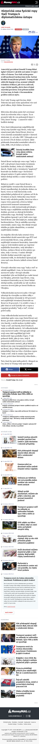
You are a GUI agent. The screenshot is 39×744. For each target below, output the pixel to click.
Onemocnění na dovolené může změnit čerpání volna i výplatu (28, 466)
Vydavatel (27, 722)
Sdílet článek (33, 32)
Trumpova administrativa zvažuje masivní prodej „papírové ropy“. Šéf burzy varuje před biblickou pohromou (18, 418)
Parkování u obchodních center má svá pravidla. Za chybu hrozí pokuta (27, 566)
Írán (17, 380)
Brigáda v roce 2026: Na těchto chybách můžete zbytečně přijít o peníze (26, 660)
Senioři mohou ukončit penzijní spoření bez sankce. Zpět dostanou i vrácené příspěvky (27, 440)
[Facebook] (32, 65)
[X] (35, 65)
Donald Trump (10, 380)
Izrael (20, 380)
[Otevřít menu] (36, 2)
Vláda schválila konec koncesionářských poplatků (25, 693)
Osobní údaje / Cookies (15, 724)
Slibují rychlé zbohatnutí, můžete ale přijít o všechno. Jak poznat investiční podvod (28, 496)
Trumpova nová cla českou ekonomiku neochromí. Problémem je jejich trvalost (26, 649)
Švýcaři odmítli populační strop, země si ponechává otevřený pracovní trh (27, 683)
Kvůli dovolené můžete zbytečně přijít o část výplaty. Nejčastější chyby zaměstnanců (28, 553)
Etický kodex (7, 722)
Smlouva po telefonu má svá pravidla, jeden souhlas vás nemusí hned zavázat (27, 481)
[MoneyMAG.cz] (10, 2)
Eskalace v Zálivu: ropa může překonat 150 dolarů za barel (19, 412)
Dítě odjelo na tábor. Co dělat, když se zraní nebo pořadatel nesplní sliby (27, 525)
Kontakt (20, 722)
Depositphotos (8, 62)
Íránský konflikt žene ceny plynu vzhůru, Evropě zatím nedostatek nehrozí (25, 153)
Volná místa (27, 724)
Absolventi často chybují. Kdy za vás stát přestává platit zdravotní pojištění (28, 539)
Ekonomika (5, 620)
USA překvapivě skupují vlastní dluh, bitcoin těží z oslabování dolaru (28, 454)
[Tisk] (37, 65)
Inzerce (33, 722)
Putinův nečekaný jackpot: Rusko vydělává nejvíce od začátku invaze (20, 406)
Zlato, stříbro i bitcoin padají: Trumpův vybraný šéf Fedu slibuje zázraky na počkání (19, 425)
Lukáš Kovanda (5, 27)
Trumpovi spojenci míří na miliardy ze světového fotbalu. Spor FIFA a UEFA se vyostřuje (17, 394)
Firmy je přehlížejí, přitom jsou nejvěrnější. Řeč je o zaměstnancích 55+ (26, 671)
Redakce (14, 722)
